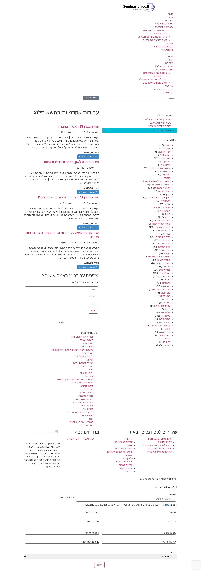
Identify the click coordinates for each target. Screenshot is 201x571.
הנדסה (167, 178)
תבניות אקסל (87, 415)
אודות (170, 17)
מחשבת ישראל (163, 263)
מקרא (167, 279)
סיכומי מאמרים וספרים (82, 382)
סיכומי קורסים (86, 386)
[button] (100, 53)
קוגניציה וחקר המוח (161, 325)
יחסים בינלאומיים (162, 207)
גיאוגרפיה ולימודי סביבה (159, 168)
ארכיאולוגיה (165, 155)
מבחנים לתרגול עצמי (163, 46)
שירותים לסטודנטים (164, 27)
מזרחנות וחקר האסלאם (159, 256)
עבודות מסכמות (86, 395)
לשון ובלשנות (164, 230)
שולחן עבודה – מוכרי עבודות (80, 438)
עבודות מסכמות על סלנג (159, 126)
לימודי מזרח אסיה (162, 227)
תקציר (113, 505)
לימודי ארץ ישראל (162, 220)
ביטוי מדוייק (66, 498)
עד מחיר (172, 521)
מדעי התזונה (164, 250)
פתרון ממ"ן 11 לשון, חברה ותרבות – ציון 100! (68, 197)
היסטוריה (166, 174)
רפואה (167, 338)
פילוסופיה (165, 312)
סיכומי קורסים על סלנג (160, 122)
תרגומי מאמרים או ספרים (81, 422)
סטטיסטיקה (164, 296)
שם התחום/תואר (127, 505)
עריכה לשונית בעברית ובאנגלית (153, 36)
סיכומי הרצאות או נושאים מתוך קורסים (75, 379)
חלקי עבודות (87, 353)
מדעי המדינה (164, 243)
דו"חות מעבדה (86, 340)
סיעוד (167, 299)
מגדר (167, 233)
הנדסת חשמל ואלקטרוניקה (157, 181)
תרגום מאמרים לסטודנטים (155, 40)
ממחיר (172, 512)
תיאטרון (166, 342)
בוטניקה (166, 161)
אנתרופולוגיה (164, 151)
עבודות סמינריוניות (84, 399)
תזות (91, 418)
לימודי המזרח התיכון (161, 223)
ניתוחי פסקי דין (86, 372)
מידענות (166, 266)
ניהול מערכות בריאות (160, 289)
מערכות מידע (164, 276)
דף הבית (129, 438)
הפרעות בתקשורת (161, 187)
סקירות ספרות (86, 392)
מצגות (90, 369)
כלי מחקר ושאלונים (84, 356)
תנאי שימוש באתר (124, 461)
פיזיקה (167, 309)
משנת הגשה (170, 533)
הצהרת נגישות (126, 468)
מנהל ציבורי (164, 273)
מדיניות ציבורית (163, 237)
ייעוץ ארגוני (165, 210)
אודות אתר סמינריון (124, 442)
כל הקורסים (127, 458)
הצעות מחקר (87, 343)
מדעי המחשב (164, 246)
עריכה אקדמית (161, 33)
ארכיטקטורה (164, 158)
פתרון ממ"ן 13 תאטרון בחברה (78, 126)
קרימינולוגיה (164, 332)
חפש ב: (173, 505)
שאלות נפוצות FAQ (164, 23)
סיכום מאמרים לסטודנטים (155, 30)
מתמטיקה (165, 286)
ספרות (167, 302)
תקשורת (166, 345)
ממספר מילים (92, 512)
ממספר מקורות (92, 533)
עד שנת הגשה (169, 542)
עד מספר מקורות (91, 542)
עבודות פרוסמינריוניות (83, 402)
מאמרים (169, 20)
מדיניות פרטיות (126, 465)
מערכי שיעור (87, 366)
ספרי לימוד (88, 389)
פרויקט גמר (88, 409)
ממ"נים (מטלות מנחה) (82, 363)
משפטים (166, 283)
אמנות (167, 145)
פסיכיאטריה (164, 319)
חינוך (168, 194)
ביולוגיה (166, 164)
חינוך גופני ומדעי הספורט (158, 197)
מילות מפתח (144, 505)
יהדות (167, 204)
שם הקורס (103, 505)
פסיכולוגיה (165, 315)
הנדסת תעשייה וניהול (160, 184)
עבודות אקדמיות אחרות (82, 336)
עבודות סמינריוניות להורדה (159, 451)
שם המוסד (90, 505)
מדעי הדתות (164, 240)
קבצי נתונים (88, 376)
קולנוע (167, 328)
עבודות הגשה (87, 405)
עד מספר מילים (92, 521)
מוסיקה (167, 253)
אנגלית (167, 148)
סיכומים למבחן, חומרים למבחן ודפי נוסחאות (72, 350)
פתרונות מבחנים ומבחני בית (80, 412)
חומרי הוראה (164, 191)
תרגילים (89, 425)
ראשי (170, 13)
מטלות (90, 359)
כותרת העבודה (160, 505)
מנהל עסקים (164, 269)
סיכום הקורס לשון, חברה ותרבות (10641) (70, 162)
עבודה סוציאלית (162, 305)
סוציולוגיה (165, 292)
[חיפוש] (174, 104)
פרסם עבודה (167, 50)
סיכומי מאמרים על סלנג (164, 130)
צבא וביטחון (164, 322)
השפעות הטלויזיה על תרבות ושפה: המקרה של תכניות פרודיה (62, 235)
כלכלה (167, 217)
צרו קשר (169, 43)
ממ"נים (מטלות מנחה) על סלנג (156, 119)
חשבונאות (165, 201)
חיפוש (173, 494)
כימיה (167, 214)
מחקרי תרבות (163, 260)
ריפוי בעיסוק (164, 335)
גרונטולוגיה (165, 171)
